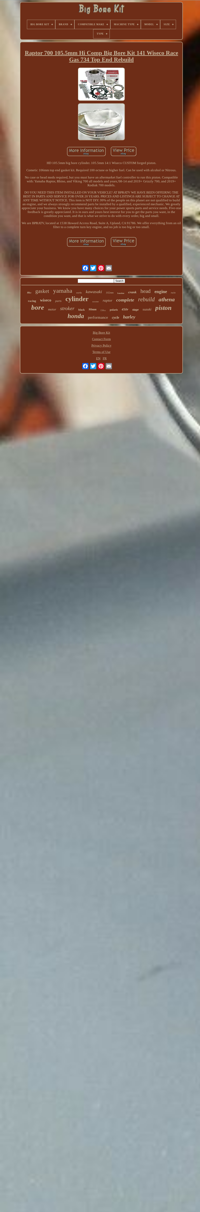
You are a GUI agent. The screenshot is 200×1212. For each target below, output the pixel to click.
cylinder (76, 298)
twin (173, 292)
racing (32, 300)
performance (98, 317)
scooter (95, 301)
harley (129, 316)
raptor (107, 300)
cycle (115, 317)
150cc (103, 310)
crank (132, 292)
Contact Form (101, 339)
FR (105, 358)
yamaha (62, 290)
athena (167, 299)
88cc (29, 292)
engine (160, 291)
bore (37, 307)
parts (58, 300)
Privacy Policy (101, 345)
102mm (109, 292)
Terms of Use (101, 352)
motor (52, 309)
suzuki (147, 309)
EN (98, 358)
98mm (92, 309)
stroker (67, 308)
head (145, 291)
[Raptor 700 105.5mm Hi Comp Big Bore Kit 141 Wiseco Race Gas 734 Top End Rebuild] (101, 85)
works (79, 292)
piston (163, 307)
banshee (120, 293)
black (81, 309)
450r (125, 309)
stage (135, 309)
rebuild (146, 299)
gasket (42, 291)
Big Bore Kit (101, 332)
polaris (114, 309)
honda (76, 315)
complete (125, 299)
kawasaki (94, 291)
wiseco (45, 300)
